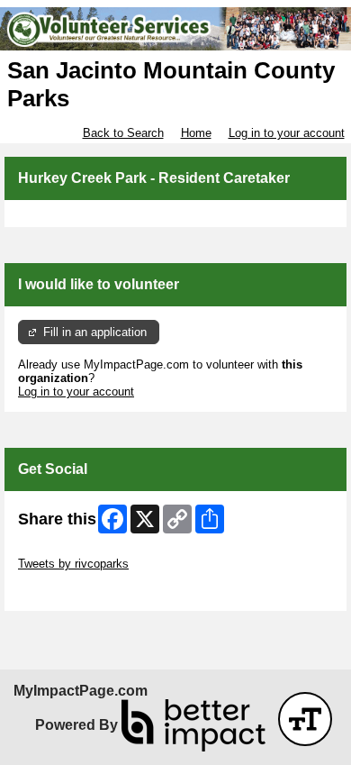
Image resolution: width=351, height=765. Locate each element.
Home (196, 133)
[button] (305, 719)
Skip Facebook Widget (77, 590)
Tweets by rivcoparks (73, 563)
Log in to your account (287, 133)
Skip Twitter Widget (68, 550)
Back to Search (123, 133)
